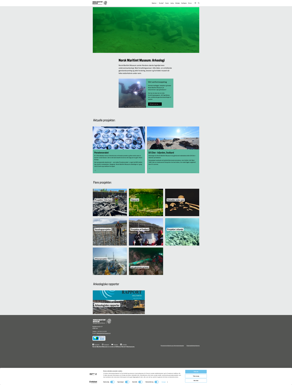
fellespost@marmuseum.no (103, 333)
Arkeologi (177, 3)
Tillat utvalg (196, 376)
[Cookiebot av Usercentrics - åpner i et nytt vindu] (93, 382)
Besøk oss (154, 3)
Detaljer (164, 382)
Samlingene (184, 3)
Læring (172, 3)
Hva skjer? (161, 3)
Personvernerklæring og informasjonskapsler (172, 345)
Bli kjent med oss (154, 104)
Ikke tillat (196, 380)
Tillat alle (196, 371)
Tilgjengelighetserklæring (193, 345)
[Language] (195, 3)
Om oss (190, 3)
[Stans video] (196, 50)
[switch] (127, 382)
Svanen (167, 3)
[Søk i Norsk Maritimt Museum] (199, 3)
